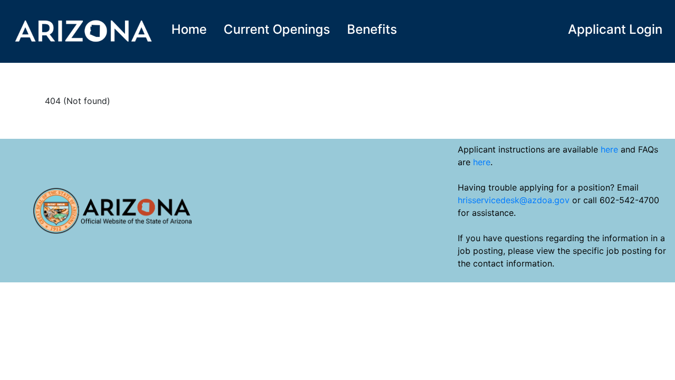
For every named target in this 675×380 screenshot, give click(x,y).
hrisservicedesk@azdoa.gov (514, 200)
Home (189, 29)
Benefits (372, 29)
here (609, 149)
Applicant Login (615, 29)
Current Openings (277, 29)
